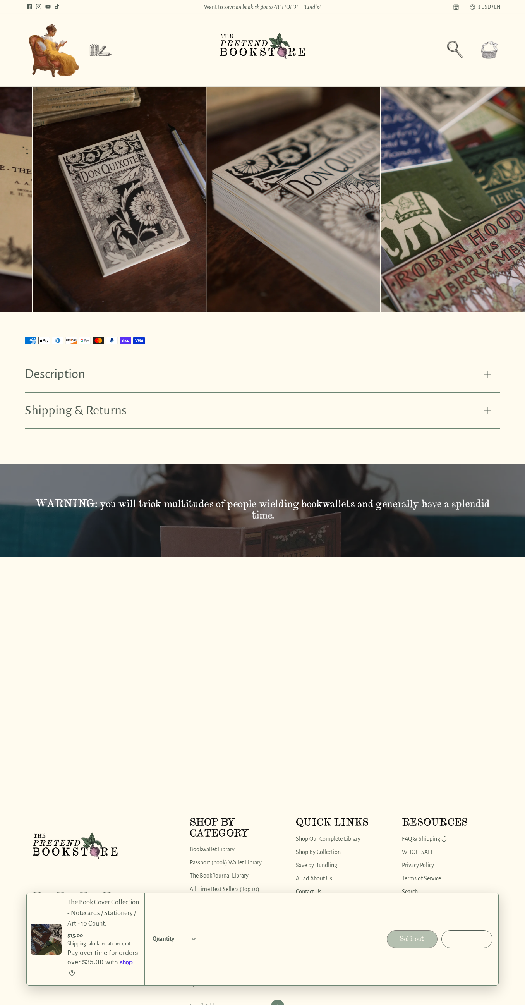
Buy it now (467, 939)
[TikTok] (57, 6)
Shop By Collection (318, 852)
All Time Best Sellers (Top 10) (224, 889)
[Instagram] (38, 6)
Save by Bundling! (317, 865)
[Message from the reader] (53, 50)
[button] (489, 50)
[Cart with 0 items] (489, 49)
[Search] (455, 49)
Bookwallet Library (212, 849)
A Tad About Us (314, 878)
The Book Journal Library (219, 876)
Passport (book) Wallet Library (226, 862)
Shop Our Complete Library (328, 838)
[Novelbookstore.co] (262, 50)
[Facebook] (29, 6)
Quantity (163, 939)
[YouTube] (48, 6)
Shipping (76, 944)
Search (410, 891)
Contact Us (308, 891)
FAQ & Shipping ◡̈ (424, 838)
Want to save (262, 7)
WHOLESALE (418, 852)
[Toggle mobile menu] (100, 50)
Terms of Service (421, 878)
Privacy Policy (418, 865)
